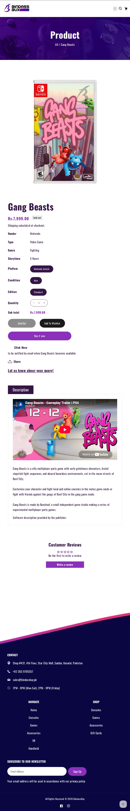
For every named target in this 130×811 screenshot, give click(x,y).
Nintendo (35, 233)
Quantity (13, 303)
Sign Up (77, 771)
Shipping (13, 225)
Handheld (34, 748)
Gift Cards (96, 733)
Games (34, 725)
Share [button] (17, 361)
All (56, 44)
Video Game (36, 242)
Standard (38, 292)
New (36, 280)
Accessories (34, 733)
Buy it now (39, 336)
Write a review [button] (65, 565)
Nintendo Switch (41, 269)
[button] (114, 8)
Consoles (34, 717)
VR (33, 741)
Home (34, 710)
